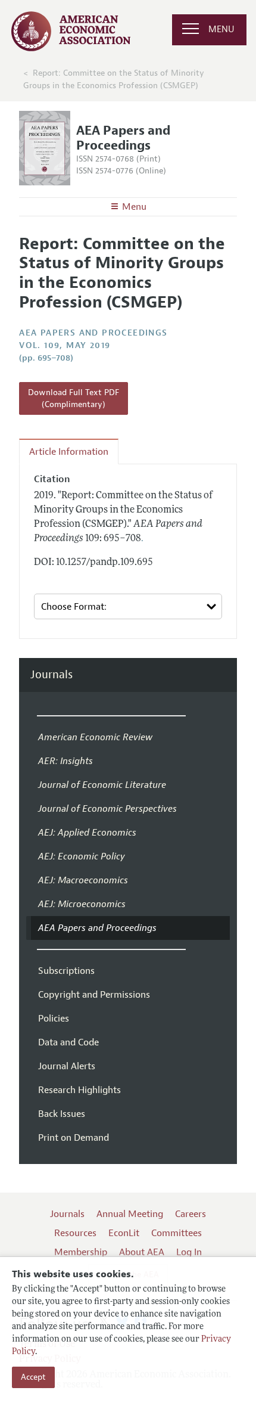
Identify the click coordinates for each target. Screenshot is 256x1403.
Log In (189, 1252)
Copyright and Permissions (94, 995)
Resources (75, 1233)
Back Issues (61, 1114)
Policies (53, 1019)
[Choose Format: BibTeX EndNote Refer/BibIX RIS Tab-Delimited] (128, 606)
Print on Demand (73, 1138)
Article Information (68, 452)
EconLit (123, 1233)
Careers (190, 1214)
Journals (51, 675)
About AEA (141, 1252)
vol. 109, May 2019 (64, 345)
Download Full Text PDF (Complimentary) (73, 398)
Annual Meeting (129, 1214)
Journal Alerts (66, 1066)
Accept (33, 1377)
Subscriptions (66, 971)
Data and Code (68, 1042)
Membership (80, 1252)
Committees (176, 1233)
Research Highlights (79, 1090)
